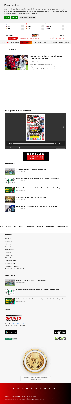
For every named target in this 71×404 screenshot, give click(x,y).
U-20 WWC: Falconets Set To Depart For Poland (31, 197)
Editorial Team (9, 249)
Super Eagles (23, 38)
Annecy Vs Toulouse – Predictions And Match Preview (46, 57)
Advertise (8, 244)
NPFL (44, 38)
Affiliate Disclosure (10, 263)
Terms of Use (9, 247)
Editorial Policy (9, 258)
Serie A (61, 42)
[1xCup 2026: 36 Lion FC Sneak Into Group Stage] (10, 171)
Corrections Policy (10, 260)
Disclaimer (8, 252)
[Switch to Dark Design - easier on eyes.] (64, 35)
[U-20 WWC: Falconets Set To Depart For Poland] (10, 199)
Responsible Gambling (12, 266)
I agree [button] (7, 17)
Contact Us (8, 241)
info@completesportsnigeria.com (20, 323)
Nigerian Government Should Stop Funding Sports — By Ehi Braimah (37, 178)
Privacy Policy (9, 255)
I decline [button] (14, 17)
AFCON (50, 38)
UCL (55, 38)
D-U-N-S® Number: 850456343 (14, 269)
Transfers (30, 226)
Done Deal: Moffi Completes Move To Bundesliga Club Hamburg (36, 206)
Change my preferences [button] (27, 17)
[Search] (61, 36)
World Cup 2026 (35, 38)
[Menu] (9, 36)
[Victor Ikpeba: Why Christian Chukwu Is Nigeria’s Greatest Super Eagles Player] (10, 190)
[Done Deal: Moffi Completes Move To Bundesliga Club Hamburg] (10, 208)
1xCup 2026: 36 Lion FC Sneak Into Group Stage (31, 169)
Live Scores (13, 38)
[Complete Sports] (35, 35)
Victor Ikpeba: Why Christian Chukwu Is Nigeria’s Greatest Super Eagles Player (41, 188)
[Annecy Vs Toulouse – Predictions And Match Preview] (16, 62)
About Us (8, 238)
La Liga (65, 38)
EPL (60, 38)
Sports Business (62, 226)
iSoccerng (50, 226)
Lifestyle (40, 226)
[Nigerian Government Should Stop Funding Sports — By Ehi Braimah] (10, 180)
